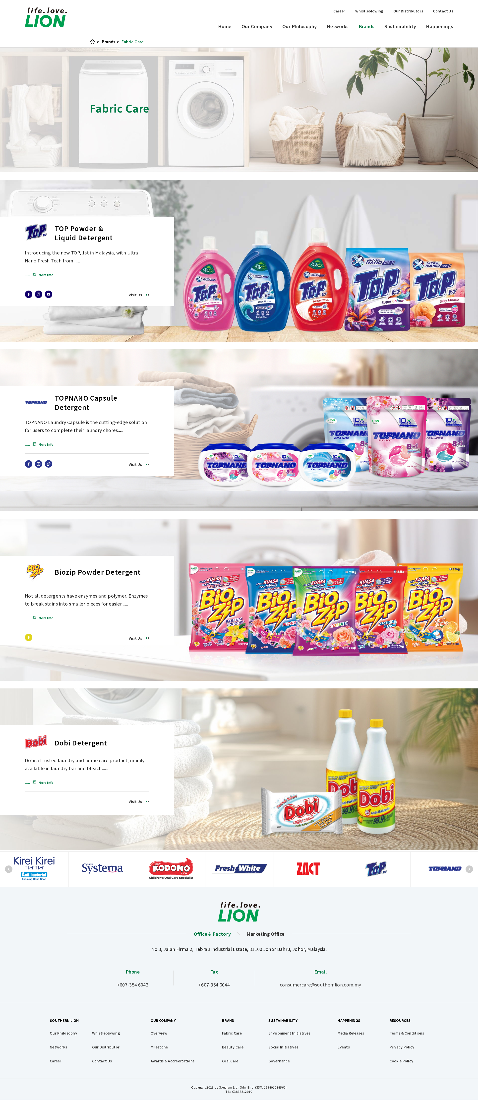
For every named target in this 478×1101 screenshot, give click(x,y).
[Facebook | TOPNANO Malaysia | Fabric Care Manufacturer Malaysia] (28, 465)
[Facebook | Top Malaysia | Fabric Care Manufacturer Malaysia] (28, 296)
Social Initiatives (283, 1046)
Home (225, 26)
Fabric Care (132, 42)
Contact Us (443, 10)
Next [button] (469, 869)
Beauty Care (232, 1046)
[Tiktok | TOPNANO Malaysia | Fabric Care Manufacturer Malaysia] (48, 465)
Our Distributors (408, 10)
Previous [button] (8, 869)
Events (344, 1046)
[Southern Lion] (46, 17)
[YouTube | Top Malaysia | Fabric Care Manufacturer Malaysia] (48, 296)
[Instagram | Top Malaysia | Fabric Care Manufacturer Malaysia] (38, 296)
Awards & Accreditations (172, 1060)
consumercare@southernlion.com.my (320, 984)
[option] (34, 869)
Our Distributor (106, 1046)
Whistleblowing (369, 10)
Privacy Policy (402, 1046)
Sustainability (400, 26)
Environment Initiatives (289, 1033)
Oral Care (230, 1060)
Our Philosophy (299, 26)
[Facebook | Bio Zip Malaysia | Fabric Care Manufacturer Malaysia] (28, 639)
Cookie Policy (402, 1060)
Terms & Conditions (407, 1033)
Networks (338, 26)
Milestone (159, 1046)
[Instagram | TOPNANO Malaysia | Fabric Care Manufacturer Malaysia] (38, 465)
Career (339, 10)
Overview (159, 1033)
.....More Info (39, 275)
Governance (279, 1060)
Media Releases (351, 1033)
